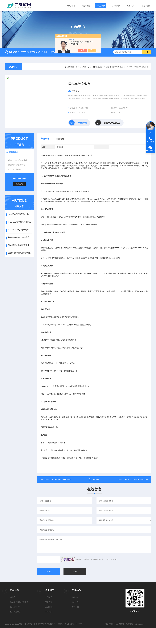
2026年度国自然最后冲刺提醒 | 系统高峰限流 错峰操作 (20, 253)
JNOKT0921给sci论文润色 (61, 479)
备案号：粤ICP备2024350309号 (70, 624)
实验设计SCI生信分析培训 (18, 160)
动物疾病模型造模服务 (19, 602)
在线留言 (60, 138)
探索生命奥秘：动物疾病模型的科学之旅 (20, 237)
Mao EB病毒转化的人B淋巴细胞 (34, 52)
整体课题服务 (98, 67)
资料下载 (75, 607)
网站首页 (71, 5)
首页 (77, 67)
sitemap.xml (139, 624)
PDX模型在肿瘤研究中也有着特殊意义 (20, 245)
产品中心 (101, 5)
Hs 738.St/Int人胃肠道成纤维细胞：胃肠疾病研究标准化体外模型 (20, 230)
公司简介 (48, 597)
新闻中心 (116, 5)
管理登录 (129, 624)
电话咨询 (150, 142)
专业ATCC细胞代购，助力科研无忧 (20, 214)
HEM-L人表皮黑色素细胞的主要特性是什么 (20, 222)
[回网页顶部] (150, 133)
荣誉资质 (48, 602)
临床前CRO (15, 607)
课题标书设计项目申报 (114, 67)
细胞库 (12, 597)
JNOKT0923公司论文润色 (134, 479)
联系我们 (145, 5)
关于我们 (86, 5)
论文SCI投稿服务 (14, 169)
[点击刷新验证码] (68, 559)
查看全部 (19, 184)
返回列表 (96, 479)
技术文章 (131, 5)
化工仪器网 (119, 624)
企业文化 (48, 607)
